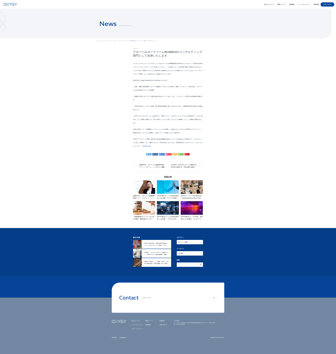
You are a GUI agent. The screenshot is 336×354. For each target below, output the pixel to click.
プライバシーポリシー (138, 328)
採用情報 (316, 4)
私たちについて (269, 4)
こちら (201, 142)
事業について (281, 4)
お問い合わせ (327, 4)
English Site (146, 146)
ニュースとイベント (304, 4)
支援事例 (292, 4)
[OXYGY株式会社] (10, 4)
